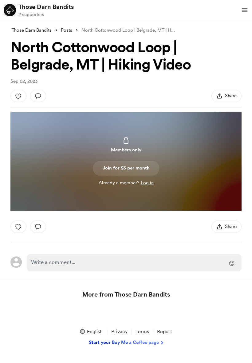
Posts (66, 30)
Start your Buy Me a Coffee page (124, 342)
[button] (244, 10)
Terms (142, 331)
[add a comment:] (38, 96)
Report (164, 331)
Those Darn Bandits (46, 6)
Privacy (119, 331)
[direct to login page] (134, 262)
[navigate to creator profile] (10, 10)
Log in (147, 182)
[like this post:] (18, 96)
